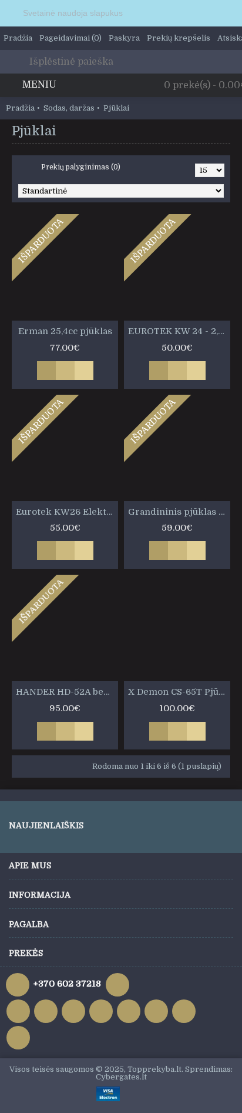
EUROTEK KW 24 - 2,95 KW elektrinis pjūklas (179, 331)
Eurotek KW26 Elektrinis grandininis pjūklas (67, 511)
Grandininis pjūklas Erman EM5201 (179, 511)
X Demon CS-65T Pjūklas (179, 692)
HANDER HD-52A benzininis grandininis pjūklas (67, 692)
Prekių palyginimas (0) (80, 167)
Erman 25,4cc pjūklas (65, 331)
